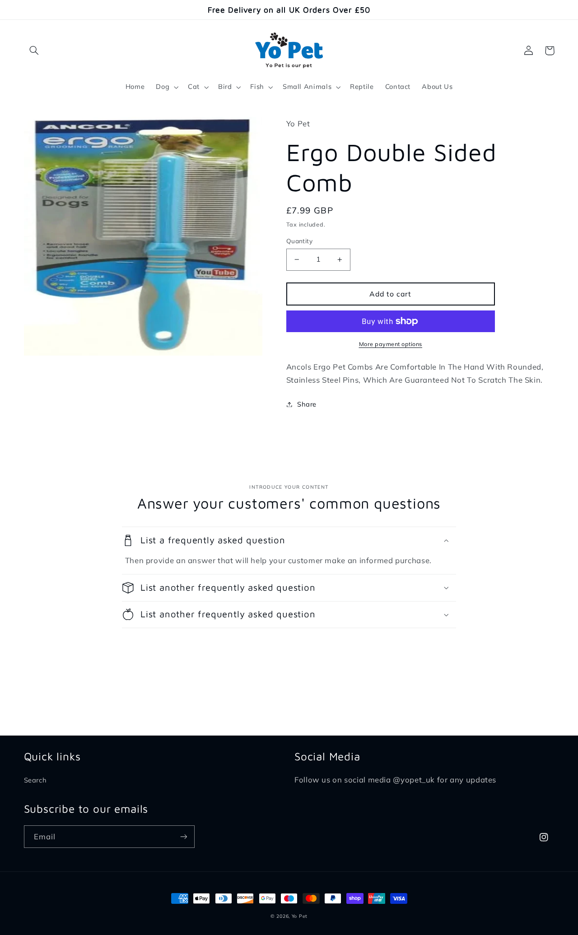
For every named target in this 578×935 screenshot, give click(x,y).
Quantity (299, 241)
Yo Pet (300, 916)
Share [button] (307, 404)
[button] (34, 50)
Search (35, 780)
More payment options (391, 343)
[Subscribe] (183, 836)
